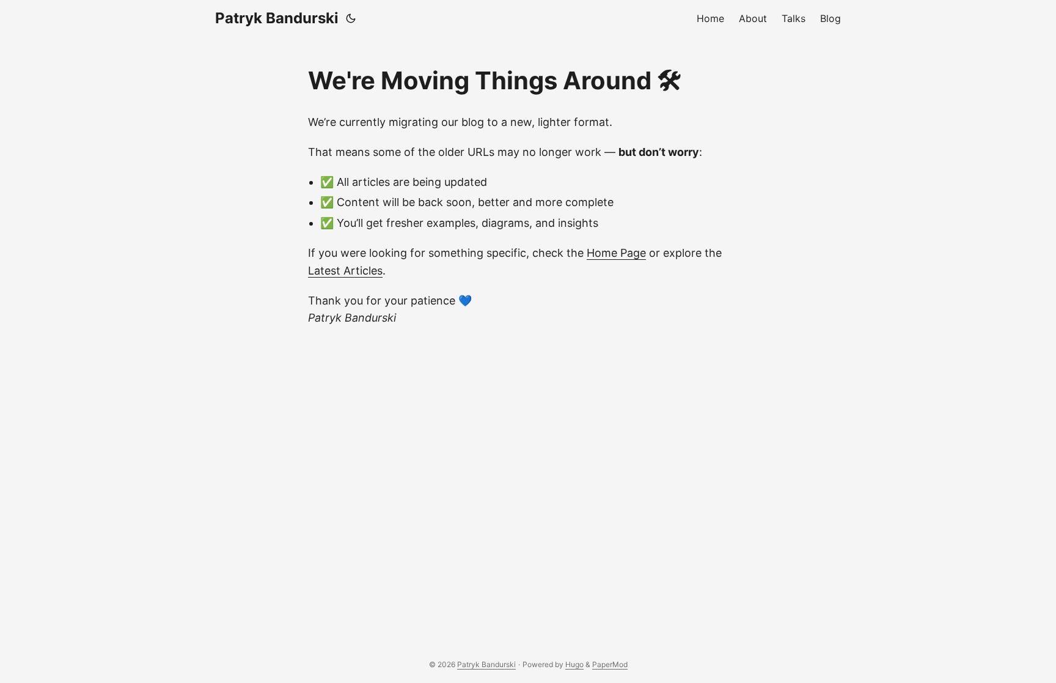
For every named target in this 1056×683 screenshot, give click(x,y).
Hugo (574, 664)
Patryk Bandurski (277, 18)
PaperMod (610, 664)
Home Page (616, 252)
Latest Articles (345, 270)
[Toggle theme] (350, 18)
